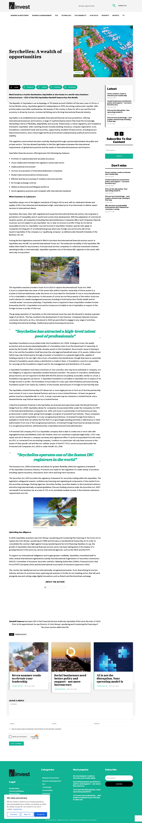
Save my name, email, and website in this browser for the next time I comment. (36, 729)
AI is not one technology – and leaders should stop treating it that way (119, 119)
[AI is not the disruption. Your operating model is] (113, 657)
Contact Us (122, 5)
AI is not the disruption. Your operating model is (118, 111)
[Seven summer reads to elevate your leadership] (28, 657)
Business (78, 73)
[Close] (48, 795)
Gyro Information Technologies (87, 820)
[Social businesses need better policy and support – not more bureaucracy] (71, 657)
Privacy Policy (14, 794)
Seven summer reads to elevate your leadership (117, 94)
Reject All (27, 814)
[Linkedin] (117, 134)
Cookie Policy (17, 809)
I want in (119, 156)
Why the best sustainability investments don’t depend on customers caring (117, 207)
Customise (13, 814)
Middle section (20, 634)
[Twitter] (121, 134)
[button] (114, 6)
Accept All (40, 814)
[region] (27, 807)
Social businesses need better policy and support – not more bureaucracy (119, 103)
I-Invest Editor (17, 686)
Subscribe (119, 784)
